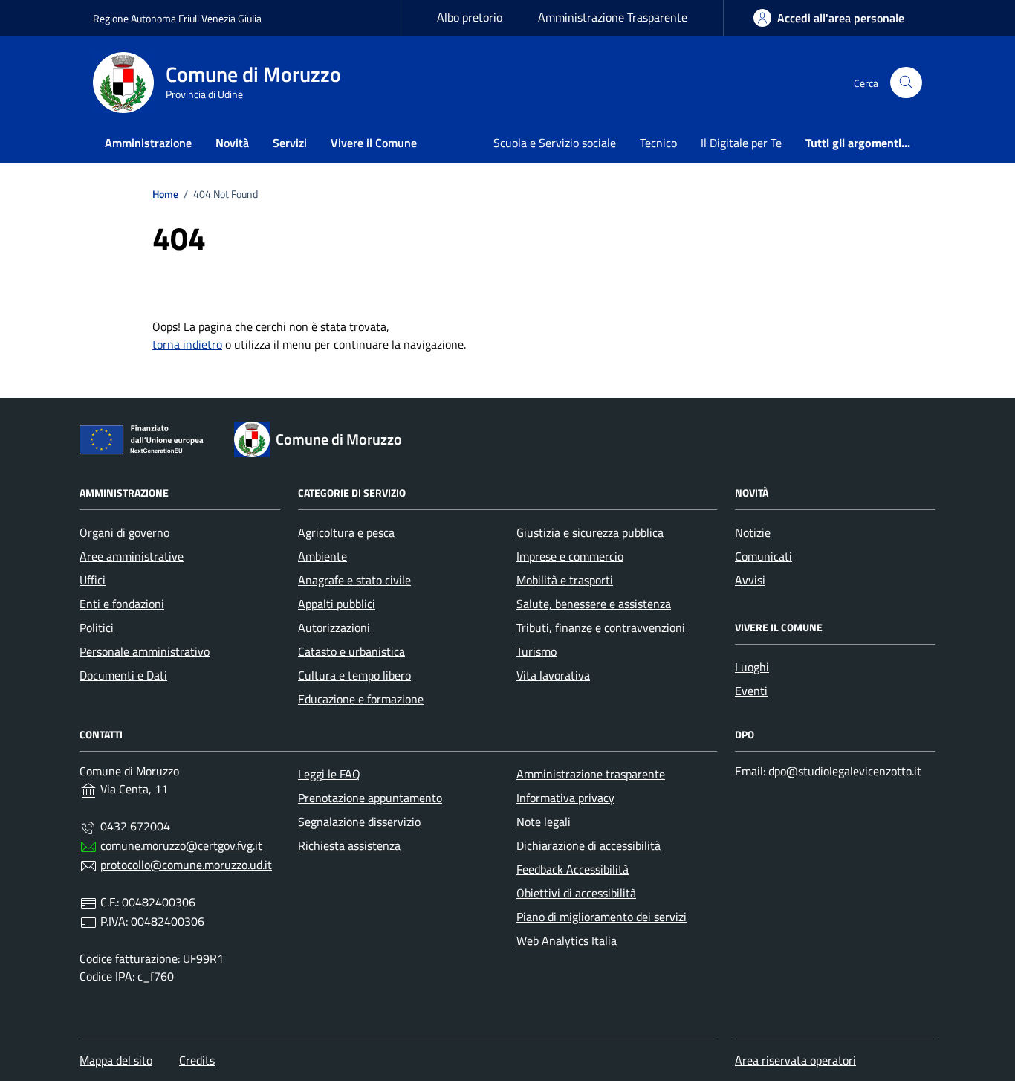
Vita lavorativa (553, 675)
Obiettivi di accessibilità (576, 893)
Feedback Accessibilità (572, 869)
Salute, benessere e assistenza (593, 604)
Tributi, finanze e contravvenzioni (600, 627)
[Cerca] (906, 83)
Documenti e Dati (123, 675)
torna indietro (187, 344)
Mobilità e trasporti (564, 580)
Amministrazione (148, 143)
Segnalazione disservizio (359, 821)
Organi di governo (124, 532)
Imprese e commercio (569, 556)
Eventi (751, 691)
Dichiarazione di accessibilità (588, 845)
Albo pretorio (469, 17)
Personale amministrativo (145, 651)
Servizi (290, 143)
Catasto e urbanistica (351, 651)
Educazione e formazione (361, 699)
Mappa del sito (116, 1060)
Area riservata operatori (795, 1060)
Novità (232, 143)
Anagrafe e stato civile (354, 580)
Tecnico (658, 143)
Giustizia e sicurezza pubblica (590, 532)
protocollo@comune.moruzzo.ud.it (186, 865)
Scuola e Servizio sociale (554, 143)
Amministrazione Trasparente (612, 17)
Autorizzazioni (334, 627)
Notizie (753, 532)
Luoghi (752, 667)
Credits (197, 1060)
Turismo (536, 651)
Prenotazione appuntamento (370, 798)
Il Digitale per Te (741, 143)
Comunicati (763, 556)
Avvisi (750, 580)
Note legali (543, 821)
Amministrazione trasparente (590, 774)
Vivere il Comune (374, 143)
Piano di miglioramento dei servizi (601, 917)
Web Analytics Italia (566, 940)
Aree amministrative (132, 556)
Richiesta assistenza (349, 845)
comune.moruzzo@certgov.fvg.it (181, 845)
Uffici (93, 580)
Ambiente (322, 556)
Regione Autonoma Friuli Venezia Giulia (177, 18)
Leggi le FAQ (329, 774)
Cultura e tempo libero (354, 675)
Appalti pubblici (336, 604)
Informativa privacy (565, 798)
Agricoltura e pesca (346, 532)
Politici (97, 627)
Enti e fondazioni (122, 604)
